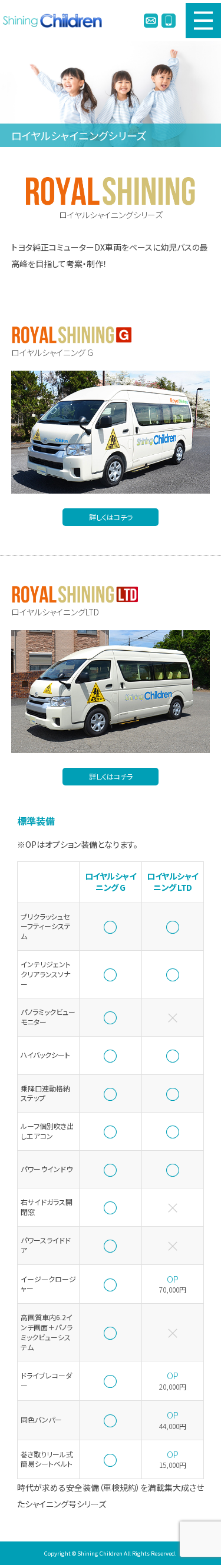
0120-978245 (168, 20)
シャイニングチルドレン (55, 20)
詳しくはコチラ (111, 517)
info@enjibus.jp (151, 20)
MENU (203, 20)
